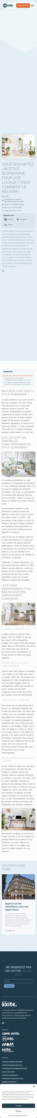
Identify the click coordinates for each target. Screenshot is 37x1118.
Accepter (19, 1106)
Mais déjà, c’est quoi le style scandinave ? (19, 376)
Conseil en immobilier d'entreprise (12, 1061)
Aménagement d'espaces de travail (12, 1078)
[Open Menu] (32, 5)
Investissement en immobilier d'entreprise (14, 1068)
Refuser (18, 1111)
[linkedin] (3, 1023)
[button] (34, 1086)
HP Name (4, 962)
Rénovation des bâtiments (10, 1075)
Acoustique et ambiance (12, 199)
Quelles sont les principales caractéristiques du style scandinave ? (18, 379)
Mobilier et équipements (9, 1082)
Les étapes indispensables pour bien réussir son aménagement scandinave (18, 383)
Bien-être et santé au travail (13, 201)
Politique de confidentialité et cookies (17, 1115)
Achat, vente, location (8, 1071)
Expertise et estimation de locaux (12, 1065)
